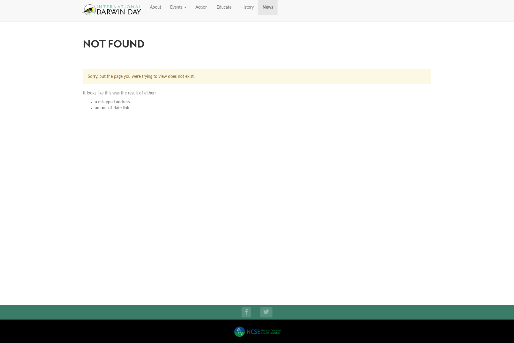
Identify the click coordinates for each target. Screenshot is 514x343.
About (155, 7)
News (268, 7)
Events (177, 7)
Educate (224, 7)
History (247, 7)
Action (201, 7)
